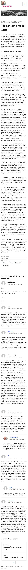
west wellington (14, 22)
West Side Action (6, 6)
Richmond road (17, 21)
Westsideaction (5, 258)
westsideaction (14, 437)
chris (9, 410)
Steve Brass (11, 500)
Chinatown (4, 21)
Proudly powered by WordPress (8, 566)
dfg (8, 455)
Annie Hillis (10, 331)
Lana (11, 487)
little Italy (10, 21)
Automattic (3, 568)
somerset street (5, 22)
